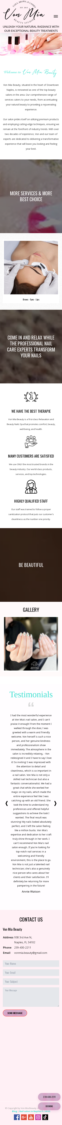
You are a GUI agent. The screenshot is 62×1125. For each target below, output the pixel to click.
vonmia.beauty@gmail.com (30, 953)
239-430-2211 (22, 947)
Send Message (14, 1013)
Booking (49, 1106)
